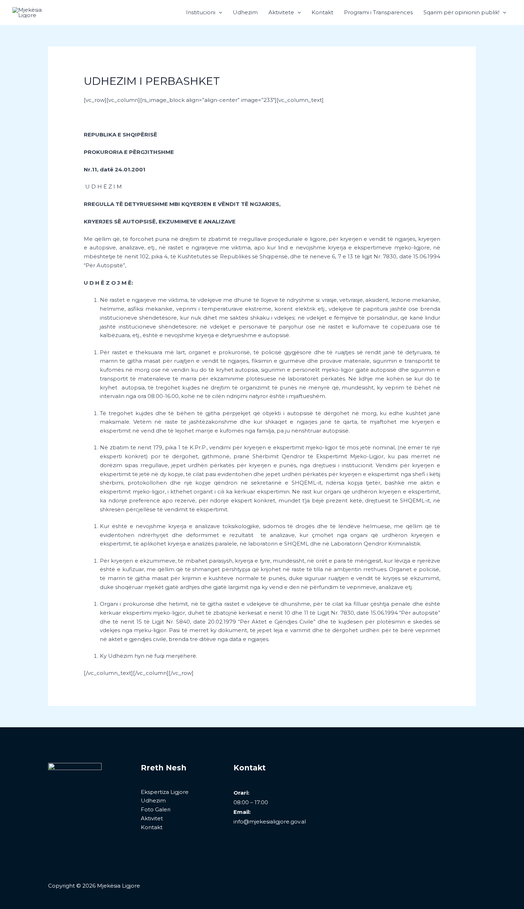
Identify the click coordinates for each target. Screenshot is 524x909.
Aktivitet (152, 818)
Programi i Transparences (378, 12)
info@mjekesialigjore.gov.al (269, 821)
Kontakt (322, 12)
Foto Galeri (155, 809)
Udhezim (245, 12)
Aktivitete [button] (281, 12)
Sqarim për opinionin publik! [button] (461, 12)
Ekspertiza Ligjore (165, 792)
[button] (218, 12)
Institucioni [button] (200, 12)
